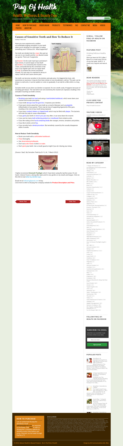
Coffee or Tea (91, 194)
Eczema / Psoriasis (92, 207)
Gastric (89, 218)
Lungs (88, 254)
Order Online (44, 25)
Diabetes (89, 200)
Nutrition (89, 267)
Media (95, 25)
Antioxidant (90, 172)
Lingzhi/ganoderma (92, 251)
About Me (28, 28)
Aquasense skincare (92, 174)
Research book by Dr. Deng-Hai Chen (97, 280)
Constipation (90, 198)
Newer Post (23, 201)
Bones (88, 183)
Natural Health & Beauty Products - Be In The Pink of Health (38, 443)
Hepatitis (89, 235)
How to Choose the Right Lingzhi (96, 242)
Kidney (89, 249)
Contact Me (85, 25)
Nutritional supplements (94, 269)
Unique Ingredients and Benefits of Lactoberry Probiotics (100, 374)
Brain (88, 185)
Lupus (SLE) (90, 256)
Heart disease (91, 231)
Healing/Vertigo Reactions (94, 229)
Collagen (89, 196)
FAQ (76, 25)
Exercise (89, 209)
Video (88, 298)
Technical (89, 290)
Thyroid (89, 296)
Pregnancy (90, 276)
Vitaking (89, 301)
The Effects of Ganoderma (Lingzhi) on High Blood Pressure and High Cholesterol (100, 360)
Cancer (89, 191)
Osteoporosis (91, 271)
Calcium (89, 189)
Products (56, 25)
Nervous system (91, 265)
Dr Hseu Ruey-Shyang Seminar (95, 205)
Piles (88, 272)
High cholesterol (91, 238)
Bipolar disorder (91, 180)
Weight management (93, 303)
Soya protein (90, 283)
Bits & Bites (90, 182)
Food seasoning (91, 214)
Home (18, 25)
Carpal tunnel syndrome (94, 192)
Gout (88, 224)
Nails (88, 263)
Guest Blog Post (91, 225)
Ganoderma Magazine (93, 216)
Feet (88, 213)
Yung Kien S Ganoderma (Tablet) (100, 386)
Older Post (72, 201)
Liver (88, 252)
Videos (102, 25)
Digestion (89, 203)
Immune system (91, 247)
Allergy (89, 171)
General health (91, 220)
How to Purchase (29, 25)
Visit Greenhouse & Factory (95, 299)
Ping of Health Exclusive (93, 105)
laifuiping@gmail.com (31, 181)
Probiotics (90, 278)
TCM (88, 288)
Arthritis (89, 176)
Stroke (89, 285)
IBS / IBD (89, 245)
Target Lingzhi (91, 287)
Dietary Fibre (90, 202)
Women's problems (92, 305)
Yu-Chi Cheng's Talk (92, 310)
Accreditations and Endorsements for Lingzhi (96, 168)
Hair (88, 227)
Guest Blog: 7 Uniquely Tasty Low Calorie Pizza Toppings (99, 401)
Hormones (90, 240)
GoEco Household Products (95, 222)
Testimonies (67, 25)
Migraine (89, 262)
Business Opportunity (93, 187)
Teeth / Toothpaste (92, 292)
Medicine (89, 258)
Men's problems (91, 260)
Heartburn (90, 233)
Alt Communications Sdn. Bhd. (99, 443)
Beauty (89, 178)
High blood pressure (92, 236)
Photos (19, 28)
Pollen (88, 274)
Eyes (88, 211)
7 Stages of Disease (92, 166)
